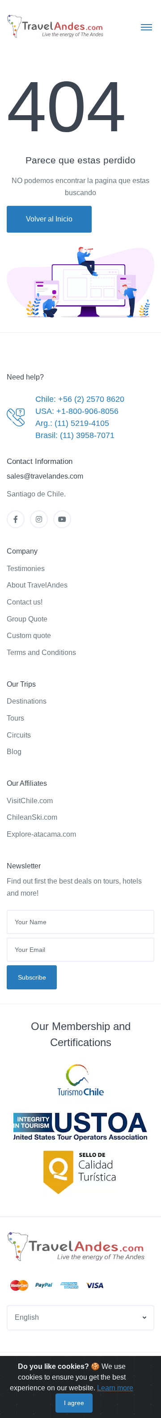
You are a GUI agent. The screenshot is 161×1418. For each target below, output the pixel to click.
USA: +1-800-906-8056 (77, 411)
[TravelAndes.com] (56, 27)
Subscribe (32, 977)
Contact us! (24, 602)
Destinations (27, 701)
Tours (15, 718)
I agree (74, 1402)
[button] (80, 1317)
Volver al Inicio (49, 219)
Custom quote (29, 635)
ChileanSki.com (32, 817)
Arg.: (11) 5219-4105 (72, 423)
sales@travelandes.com (45, 476)
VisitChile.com (30, 801)
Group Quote (27, 619)
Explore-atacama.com (41, 834)
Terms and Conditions (41, 652)
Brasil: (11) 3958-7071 (74, 435)
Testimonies (26, 568)
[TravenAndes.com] (77, 1247)
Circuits (19, 735)
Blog (14, 751)
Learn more (115, 1388)
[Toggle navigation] (146, 26)
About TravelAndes (37, 585)
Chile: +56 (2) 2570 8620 (79, 399)
